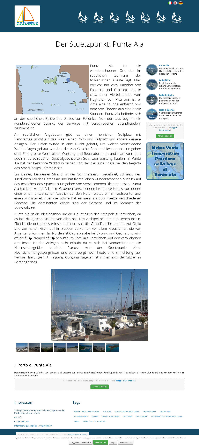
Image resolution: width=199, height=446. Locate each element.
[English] (175, 3)
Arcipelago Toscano (81, 416)
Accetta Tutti (100, 442)
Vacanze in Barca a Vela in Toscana (127, 411)
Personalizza (126, 442)
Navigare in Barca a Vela (110, 416)
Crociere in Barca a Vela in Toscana (86, 411)
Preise (83, 22)
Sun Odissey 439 (142, 416)
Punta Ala (164, 65)
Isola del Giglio (166, 95)
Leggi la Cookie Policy (81, 442)
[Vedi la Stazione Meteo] (165, 160)
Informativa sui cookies (25, 425)
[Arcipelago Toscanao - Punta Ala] (52, 89)
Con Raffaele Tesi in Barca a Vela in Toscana (167, 416)
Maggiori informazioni (168, 128)
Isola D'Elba (107, 411)
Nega (113, 442)
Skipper (146, 22)
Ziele (114, 22)
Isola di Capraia (167, 109)
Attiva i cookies (165, 135)
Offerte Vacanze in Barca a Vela (94, 421)
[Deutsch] (180, 3)
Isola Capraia (127, 416)
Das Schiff (98, 22)
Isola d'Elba (164, 80)
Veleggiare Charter (149, 411)
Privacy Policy (45, 425)
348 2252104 (22, 421)
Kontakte (176, 22)
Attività (130, 22)
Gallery (161, 22)
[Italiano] (170, 3)
